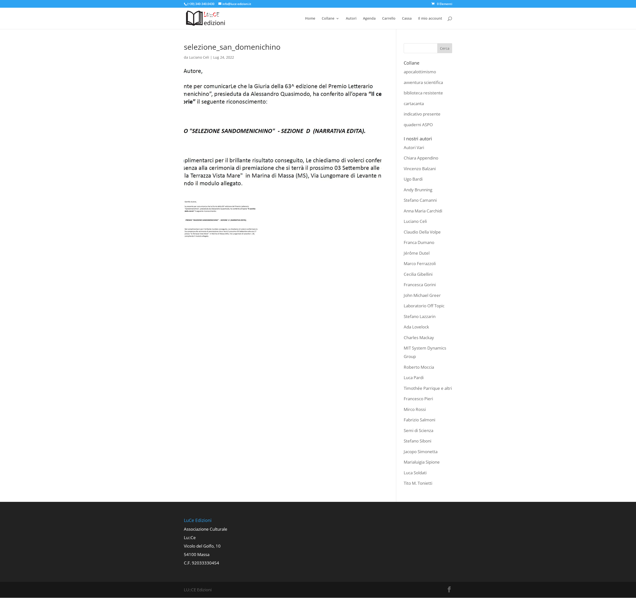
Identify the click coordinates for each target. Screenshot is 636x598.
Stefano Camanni (420, 200)
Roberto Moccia (419, 367)
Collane (328, 19)
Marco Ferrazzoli (420, 263)
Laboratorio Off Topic (424, 306)
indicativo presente (422, 114)
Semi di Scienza (418, 430)
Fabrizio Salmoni (419, 420)
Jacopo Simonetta (420, 451)
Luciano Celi (199, 57)
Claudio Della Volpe (422, 232)
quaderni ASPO (418, 124)
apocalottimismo (420, 72)
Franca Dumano (419, 242)
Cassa (407, 19)
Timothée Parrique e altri (428, 388)
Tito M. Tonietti (418, 483)
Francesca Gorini (420, 284)
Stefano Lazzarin (420, 316)
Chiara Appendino (421, 158)
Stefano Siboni (417, 441)
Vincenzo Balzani (420, 168)
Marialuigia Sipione (422, 462)
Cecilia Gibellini (418, 274)
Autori (351, 19)
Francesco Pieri (418, 398)
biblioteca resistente (423, 93)
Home (310, 19)
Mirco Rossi (415, 409)
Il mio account (430, 19)
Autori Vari (414, 147)
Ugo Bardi (413, 179)
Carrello (389, 19)
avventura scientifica (423, 82)
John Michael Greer (422, 295)
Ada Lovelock (416, 327)
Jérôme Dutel (417, 253)
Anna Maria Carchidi (423, 211)
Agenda (369, 19)
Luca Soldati (415, 473)
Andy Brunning (418, 190)
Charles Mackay (419, 337)
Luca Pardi (414, 377)
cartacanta (414, 103)
